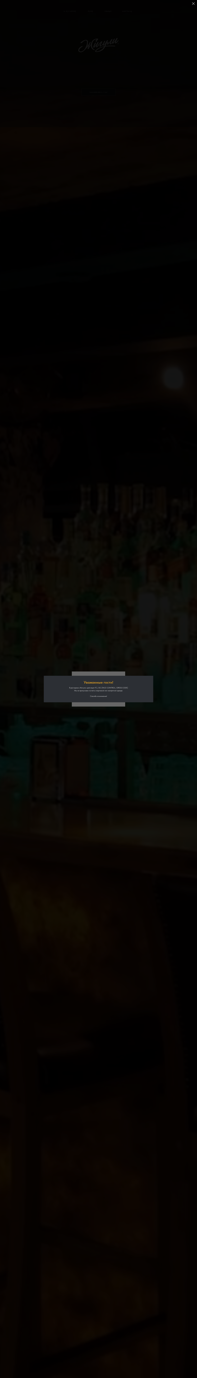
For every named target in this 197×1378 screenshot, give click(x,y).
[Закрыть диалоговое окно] (193, 3)
